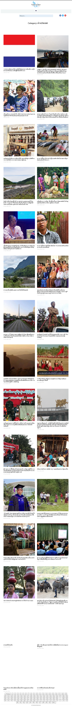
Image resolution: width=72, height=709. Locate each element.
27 (28, 696)
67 (28, 700)
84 (31, 702)
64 (18, 700)
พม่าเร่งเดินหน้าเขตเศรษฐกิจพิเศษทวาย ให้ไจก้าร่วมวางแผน (18, 600)
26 (25, 696)
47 (28, 698)
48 (31, 698)
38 (64, 696)
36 (57, 696)
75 (54, 700)
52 (44, 698)
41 (9, 698)
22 (12, 696)
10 (37, 693)
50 (38, 698)
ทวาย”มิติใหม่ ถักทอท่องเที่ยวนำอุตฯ (46, 688)
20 (5, 696)
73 (47, 700)
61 (9, 700)
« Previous (7, 693)
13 (47, 693)
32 (44, 696)
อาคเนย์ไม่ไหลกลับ (8, 645)
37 (60, 696)
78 (64, 700)
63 (15, 700)
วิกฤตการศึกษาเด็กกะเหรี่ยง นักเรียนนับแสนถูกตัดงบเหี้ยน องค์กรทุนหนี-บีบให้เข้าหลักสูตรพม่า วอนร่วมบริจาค (19, 558)
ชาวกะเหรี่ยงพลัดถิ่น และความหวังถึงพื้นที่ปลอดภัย (16, 290)
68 (31, 700)
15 (53, 693)
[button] (36, 10)
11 (40, 693)
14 (50, 693)
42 (12, 698)
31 (41, 696)
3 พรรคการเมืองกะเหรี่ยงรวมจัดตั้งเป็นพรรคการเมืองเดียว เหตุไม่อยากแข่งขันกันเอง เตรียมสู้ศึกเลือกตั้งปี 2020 (19, 69)
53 (47, 698)
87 (40, 702)
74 (51, 700)
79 (67, 700)
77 (60, 700)
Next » (53, 702)
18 (63, 693)
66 (25, 700)
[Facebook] (60, 15)
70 (38, 700)
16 (56, 693)
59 (67, 698)
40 (5, 698)
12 (43, 693)
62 (12, 700)
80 (18, 702)
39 (67, 696)
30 (38, 696)
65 (22, 700)
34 (51, 696)
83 (27, 702)
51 (41, 698)
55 (54, 698)
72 (44, 700)
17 (60, 693)
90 (50, 702)
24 (18, 696)
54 (51, 698)
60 (5, 700)
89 (47, 702)
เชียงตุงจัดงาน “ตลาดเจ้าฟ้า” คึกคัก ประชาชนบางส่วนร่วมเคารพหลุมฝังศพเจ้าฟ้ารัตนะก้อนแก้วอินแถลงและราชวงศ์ (19, 114)
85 (34, 702)
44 (18, 698)
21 (9, 696)
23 (15, 696)
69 (35, 700)
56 (57, 698)
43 (15, 698)
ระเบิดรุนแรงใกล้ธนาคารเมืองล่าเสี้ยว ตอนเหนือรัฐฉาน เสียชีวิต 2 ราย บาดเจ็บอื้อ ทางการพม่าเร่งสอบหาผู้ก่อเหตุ (19, 159)
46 (25, 698)
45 (22, 698)
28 (31, 696)
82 (24, 702)
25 (22, 696)
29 (35, 696)
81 (21, 702)
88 (43, 702)
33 (47, 696)
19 (66, 693)
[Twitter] (63, 15)
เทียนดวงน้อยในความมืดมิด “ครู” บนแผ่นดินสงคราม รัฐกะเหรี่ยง (52, 469)
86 (37, 702)
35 (54, 696)
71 (41, 700)
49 (35, 698)
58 (64, 698)
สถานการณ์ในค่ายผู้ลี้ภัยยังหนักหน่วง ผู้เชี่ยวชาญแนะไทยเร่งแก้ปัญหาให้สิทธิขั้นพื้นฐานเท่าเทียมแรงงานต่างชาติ (52, 558)
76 (57, 700)
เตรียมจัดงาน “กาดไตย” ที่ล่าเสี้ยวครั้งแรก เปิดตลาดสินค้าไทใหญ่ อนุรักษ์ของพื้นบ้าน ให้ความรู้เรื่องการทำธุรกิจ (52, 202)
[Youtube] (65, 15)
